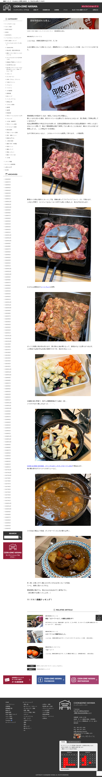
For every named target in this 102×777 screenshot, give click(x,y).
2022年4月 (8, 324)
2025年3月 (8, 226)
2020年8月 (8, 380)
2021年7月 (8, 349)
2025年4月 (8, 224)
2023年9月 (8, 277)
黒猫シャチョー (10, 152)
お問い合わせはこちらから (80, 731)
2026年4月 (8, 190)
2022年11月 (8, 305)
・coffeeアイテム (27, 720)
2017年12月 (8, 469)
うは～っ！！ (49, 649)
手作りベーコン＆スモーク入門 (14, 115)
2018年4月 (8, 458)
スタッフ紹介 (8, 26)
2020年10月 (8, 374)
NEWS (6, 32)
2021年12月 (8, 335)
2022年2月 (8, 330)
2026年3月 (8, 193)
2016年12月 (8, 503)
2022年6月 (8, 319)
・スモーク (25, 714)
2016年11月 (8, 506)
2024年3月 (8, 260)
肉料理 (8, 107)
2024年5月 (8, 254)
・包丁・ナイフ (27, 718)
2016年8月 (8, 514)
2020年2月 (8, 397)
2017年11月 (8, 472)
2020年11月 (8, 372)
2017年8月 (8, 481)
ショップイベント (10, 704)
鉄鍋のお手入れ (10, 138)
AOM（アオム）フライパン (13, 79)
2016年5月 (8, 522)
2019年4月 (8, 425)
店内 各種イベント (12, 135)
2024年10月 (8, 240)
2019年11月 (8, 405)
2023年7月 (8, 282)
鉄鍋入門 (8, 710)
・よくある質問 (45, 710)
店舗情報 (8, 706)
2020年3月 (8, 394)
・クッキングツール (28, 716)
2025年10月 (8, 207)
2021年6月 (8, 352)
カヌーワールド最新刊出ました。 (56, 634)
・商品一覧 (25, 704)
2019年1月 (8, 433)
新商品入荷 (9, 101)
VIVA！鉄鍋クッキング (37, 31)
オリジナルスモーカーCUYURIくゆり (14, 58)
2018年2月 (8, 464)
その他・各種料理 (11, 121)
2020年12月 (8, 369)
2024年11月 (8, 238)
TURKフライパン (11, 82)
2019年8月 (8, 414)
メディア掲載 (8, 161)
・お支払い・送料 (45, 704)
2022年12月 (8, 302)
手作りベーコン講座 (12, 124)
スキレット (54, 616)
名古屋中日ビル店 (11, 65)
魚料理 (8, 110)
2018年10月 (8, 441)
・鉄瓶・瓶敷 (26, 710)
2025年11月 (8, 204)
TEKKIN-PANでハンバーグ (43, 669)
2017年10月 (8, 475)
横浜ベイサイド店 (11, 154)
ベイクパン (9, 87)
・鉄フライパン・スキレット (30, 706)
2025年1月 (8, 232)
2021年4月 (8, 358)
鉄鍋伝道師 (8, 712)
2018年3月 (8, 461)
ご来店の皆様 (10, 141)
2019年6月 (8, 419)
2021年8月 (8, 346)
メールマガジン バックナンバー (13, 37)
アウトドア (9, 118)
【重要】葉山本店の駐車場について (83, 713)
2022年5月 (8, 321)
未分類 (7, 170)
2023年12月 (8, 268)
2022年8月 (8, 313)
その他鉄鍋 (9, 90)
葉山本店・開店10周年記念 (13, 50)
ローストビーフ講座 (12, 127)
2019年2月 (8, 430)
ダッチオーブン (48, 31)
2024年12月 (8, 235)
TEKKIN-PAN (10, 47)
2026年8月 (8, 179)
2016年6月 (8, 520)
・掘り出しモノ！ (27, 728)
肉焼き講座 (9, 129)
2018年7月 (8, 450)
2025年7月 (8, 215)
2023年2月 (8, 296)
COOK (28, 31)
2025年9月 (8, 210)
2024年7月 (8, 249)
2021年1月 (8, 366)
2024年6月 (8, 251)
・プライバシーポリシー (47, 708)
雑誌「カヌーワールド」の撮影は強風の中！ (59, 618)
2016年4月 (8, 525)
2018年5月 (8, 455)
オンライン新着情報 (10, 164)
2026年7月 (8, 182)
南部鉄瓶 (9, 93)
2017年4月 (8, 492)
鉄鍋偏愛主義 (9, 708)
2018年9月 (8, 444)
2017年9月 (8, 478)
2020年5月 (8, 388)
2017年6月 (8, 486)
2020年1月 (8, 400)
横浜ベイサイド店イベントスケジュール (14, 54)
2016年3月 (8, 528)
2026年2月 (8, 196)
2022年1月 (8, 333)
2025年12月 (8, 201)
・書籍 (24, 722)
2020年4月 (8, 391)
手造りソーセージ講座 (12, 132)
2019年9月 (8, 411)
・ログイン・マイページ (47, 716)
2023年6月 (8, 285)
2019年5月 (8, 422)
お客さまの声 (8, 167)
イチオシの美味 (10, 104)
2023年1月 (8, 299)
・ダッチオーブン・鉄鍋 (29, 708)
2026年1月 (8, 198)
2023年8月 (8, 279)
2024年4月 (8, 257)
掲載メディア (10, 149)
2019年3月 (8, 427)
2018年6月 (8, 453)
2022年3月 (8, 327)
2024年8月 (8, 246)
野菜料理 (9, 113)
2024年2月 (8, 263)
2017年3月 (8, 495)
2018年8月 (8, 447)
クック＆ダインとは (10, 24)
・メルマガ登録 (45, 712)
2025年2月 (8, 229)
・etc (24, 730)
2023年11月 (8, 271)
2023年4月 (8, 291)
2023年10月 (8, 274)
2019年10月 (8, 408)
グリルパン (9, 85)
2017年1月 (8, 500)
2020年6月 (8, 386)
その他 (8, 157)
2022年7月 (8, 316)
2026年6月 (8, 184)
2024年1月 (8, 265)
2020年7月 (8, 383)
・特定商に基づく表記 (47, 706)
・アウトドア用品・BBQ (29, 712)
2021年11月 (8, 338)
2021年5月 (8, 355)
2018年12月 (8, 436)
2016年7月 (8, 517)
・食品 (24, 724)
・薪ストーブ (26, 726)
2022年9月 (8, 310)
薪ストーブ (9, 96)
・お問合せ (44, 718)
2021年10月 (8, 341)
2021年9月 (8, 344)
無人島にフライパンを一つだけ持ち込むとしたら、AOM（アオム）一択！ (14, 69)
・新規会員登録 (45, 714)
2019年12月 (8, 402)
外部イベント (10, 146)
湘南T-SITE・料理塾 (12, 143)
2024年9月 (8, 243)
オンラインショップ (11, 722)
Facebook (8, 720)
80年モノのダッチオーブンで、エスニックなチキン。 (50, 666)
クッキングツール (11, 99)
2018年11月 (8, 439)
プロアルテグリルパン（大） (73, 199)
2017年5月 (8, 489)
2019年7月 (8, 416)
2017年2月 (8, 497)
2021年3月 (8, 360)
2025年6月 (8, 218)
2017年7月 (8, 483)
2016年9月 (8, 511)
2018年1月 (8, 467)
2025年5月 (8, 221)
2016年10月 (8, 509)
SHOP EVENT (8, 29)
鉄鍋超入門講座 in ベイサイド (14, 62)
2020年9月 (8, 377)
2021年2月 (8, 363)
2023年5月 (8, 288)
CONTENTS (8, 35)
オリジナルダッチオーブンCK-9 (14, 43)
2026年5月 (8, 187)
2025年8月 (8, 212)
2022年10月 (8, 307)
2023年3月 (8, 293)
